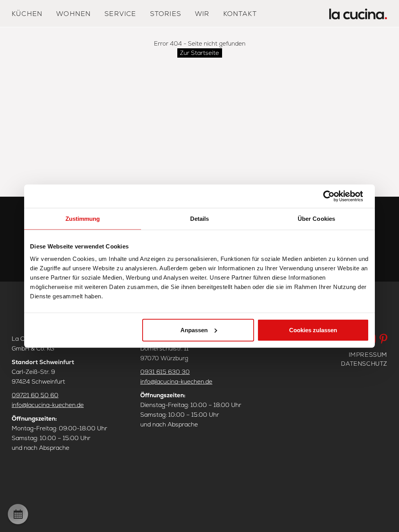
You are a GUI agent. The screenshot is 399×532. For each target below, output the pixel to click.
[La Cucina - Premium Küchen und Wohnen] (358, 15)
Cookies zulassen (313, 329)
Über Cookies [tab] (316, 218)
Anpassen (194, 329)
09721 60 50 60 (35, 395)
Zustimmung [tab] (82, 218)
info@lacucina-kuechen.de (48, 405)
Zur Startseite (199, 52)
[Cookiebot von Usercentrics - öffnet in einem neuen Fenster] (335, 196)
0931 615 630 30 (165, 371)
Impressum (368, 354)
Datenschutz (364, 363)
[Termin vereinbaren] (18, 514)
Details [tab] (199, 218)
